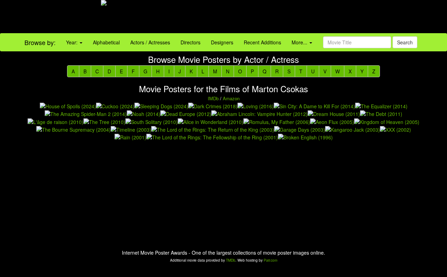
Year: (72, 42)
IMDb (213, 98)
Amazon (231, 98)
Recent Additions (262, 42)
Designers (222, 42)
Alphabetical (106, 42)
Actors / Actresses (150, 42)
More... (300, 42)
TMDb (230, 260)
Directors (190, 42)
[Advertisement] (279, 17)
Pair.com (270, 260)
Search (405, 42)
